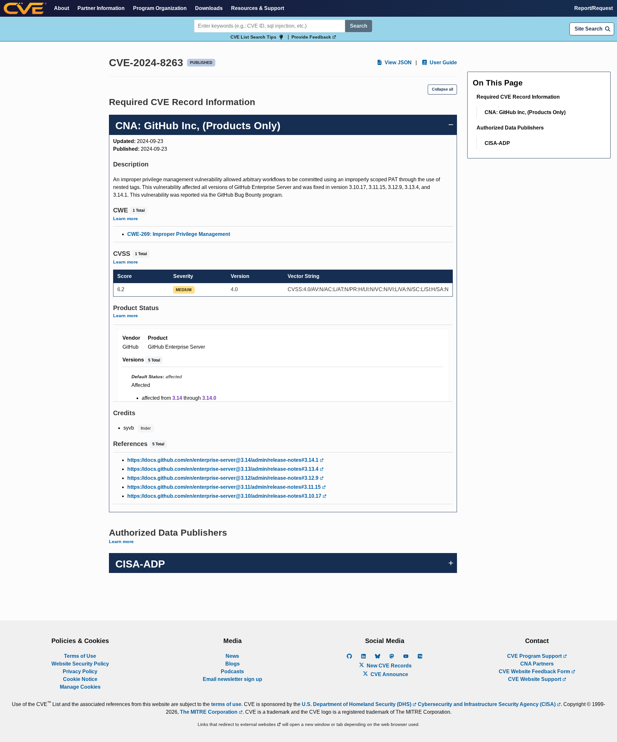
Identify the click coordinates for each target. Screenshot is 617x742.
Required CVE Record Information (518, 97)
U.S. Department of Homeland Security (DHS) (357, 704)
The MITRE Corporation (209, 712)
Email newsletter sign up (232, 679)
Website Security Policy (80, 663)
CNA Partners (537, 663)
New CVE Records (388, 665)
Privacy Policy (80, 671)
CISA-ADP (497, 143)
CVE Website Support (535, 679)
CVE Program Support (535, 656)
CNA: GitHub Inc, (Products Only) (525, 112)
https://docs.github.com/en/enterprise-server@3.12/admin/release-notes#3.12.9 (223, 478)
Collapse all (442, 89)
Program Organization (160, 8)
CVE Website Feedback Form (535, 671)
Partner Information (101, 8)
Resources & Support (257, 8)
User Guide (442, 62)
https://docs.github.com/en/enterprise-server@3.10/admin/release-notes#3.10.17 (225, 496)
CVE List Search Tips (253, 37)
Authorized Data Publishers (510, 127)
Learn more (125, 218)
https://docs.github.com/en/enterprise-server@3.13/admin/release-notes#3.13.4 (223, 469)
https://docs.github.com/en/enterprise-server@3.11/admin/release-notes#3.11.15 (224, 487)
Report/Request (593, 8)
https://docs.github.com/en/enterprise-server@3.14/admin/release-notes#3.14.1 (223, 460)
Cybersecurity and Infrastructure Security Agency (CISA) (486, 704)
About (61, 8)
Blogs (232, 663)
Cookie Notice (80, 679)
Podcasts (232, 671)
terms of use (226, 704)
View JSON (397, 62)
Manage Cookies (80, 687)
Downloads (209, 8)
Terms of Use (80, 656)
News (232, 656)
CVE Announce (388, 674)
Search (358, 26)
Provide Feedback (311, 37)
